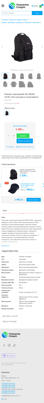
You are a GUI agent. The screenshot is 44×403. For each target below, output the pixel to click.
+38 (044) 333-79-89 (8, 385)
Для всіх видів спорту (18, 20)
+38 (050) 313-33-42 (8, 383)
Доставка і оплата (10, 316)
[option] (22, 185)
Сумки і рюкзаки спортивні (12, 22)
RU (33, 6)
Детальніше (5, 245)
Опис (5, 211)
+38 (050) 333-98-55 (8, 391)
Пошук (37, 13)
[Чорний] (6, 113)
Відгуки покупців (10, 321)
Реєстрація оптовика (20, 126)
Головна (5, 20)
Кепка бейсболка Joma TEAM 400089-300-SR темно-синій (27, 185)
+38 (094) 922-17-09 (8, 387)
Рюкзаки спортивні (32, 22)
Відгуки (15, 103)
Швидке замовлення (25, 141)
